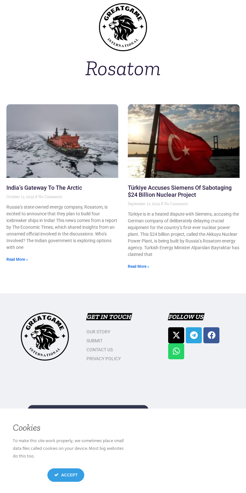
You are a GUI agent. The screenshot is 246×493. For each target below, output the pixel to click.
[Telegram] (194, 335)
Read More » (17, 259)
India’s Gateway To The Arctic (44, 187)
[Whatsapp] (176, 351)
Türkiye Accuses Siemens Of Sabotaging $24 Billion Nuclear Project (180, 191)
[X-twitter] (176, 335)
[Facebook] (211, 335)
